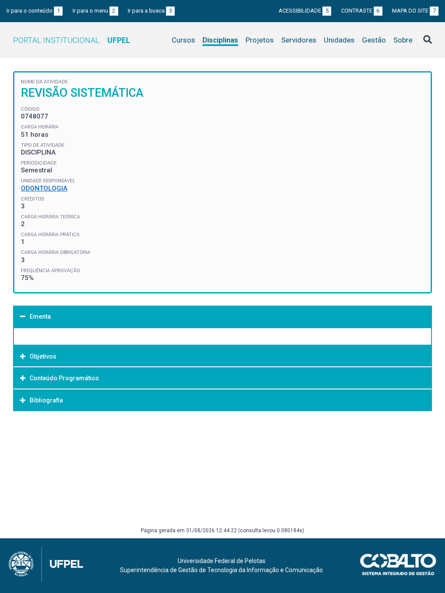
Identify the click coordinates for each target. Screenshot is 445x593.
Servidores (298, 40)
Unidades (339, 40)
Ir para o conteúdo (33, 10)
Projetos (260, 40)
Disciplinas (220, 40)
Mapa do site (414, 10)
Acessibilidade (304, 10)
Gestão (374, 40)
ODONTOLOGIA (44, 188)
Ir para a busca (150, 10)
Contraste (360, 10)
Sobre (402, 40)
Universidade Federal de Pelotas (222, 560)
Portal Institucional (71, 40)
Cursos (183, 40)
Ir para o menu (94, 10)
